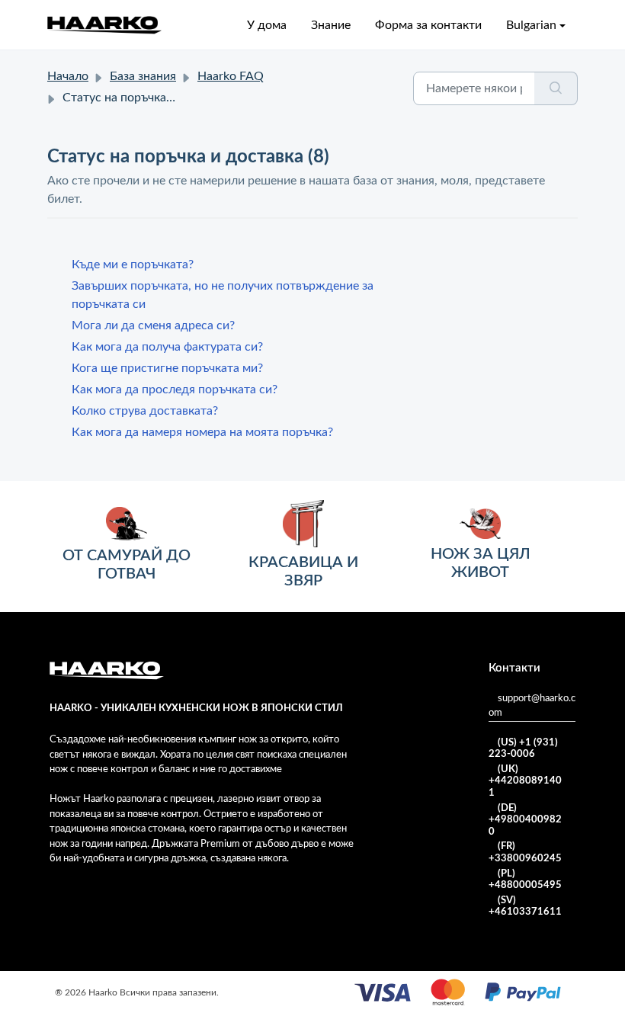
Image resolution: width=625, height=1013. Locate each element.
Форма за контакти (428, 25)
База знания (143, 76)
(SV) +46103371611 (525, 907)
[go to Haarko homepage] (104, 24)
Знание (331, 25)
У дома (267, 25)
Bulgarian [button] (531, 25)
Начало (67, 76)
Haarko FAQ (230, 76)
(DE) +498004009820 (525, 820)
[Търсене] (556, 88)
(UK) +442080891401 (525, 781)
